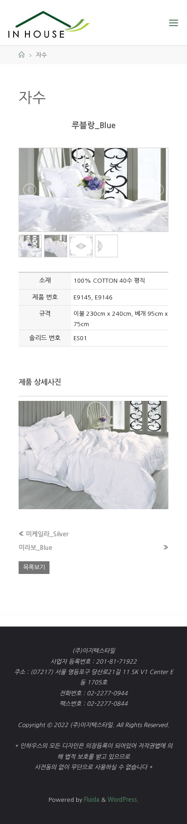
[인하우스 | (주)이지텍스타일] (49, 22)
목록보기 (34, 567)
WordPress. (123, 800)
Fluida (90, 800)
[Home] (22, 55)
